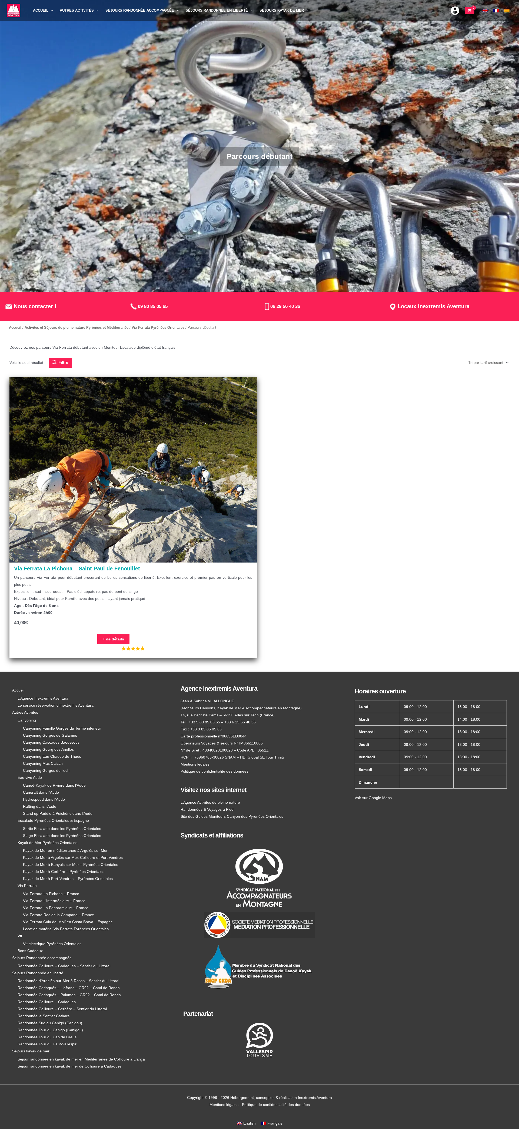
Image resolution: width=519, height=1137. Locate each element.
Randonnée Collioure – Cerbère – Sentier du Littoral (62, 1009)
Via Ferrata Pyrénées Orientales (158, 327)
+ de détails (113, 639)
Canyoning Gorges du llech (46, 770)
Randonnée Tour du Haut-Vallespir (47, 1044)
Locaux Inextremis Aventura (433, 306)
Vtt (20, 936)
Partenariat (198, 1013)
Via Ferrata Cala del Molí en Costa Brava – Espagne (68, 922)
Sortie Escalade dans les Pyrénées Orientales (62, 828)
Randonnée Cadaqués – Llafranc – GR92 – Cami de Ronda (69, 988)
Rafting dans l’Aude (39, 806)
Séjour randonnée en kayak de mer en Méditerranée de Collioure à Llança (81, 1059)
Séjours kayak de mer (30, 1051)
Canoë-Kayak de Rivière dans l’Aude (54, 785)
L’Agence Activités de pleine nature (210, 802)
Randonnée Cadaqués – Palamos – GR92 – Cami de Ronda (69, 995)
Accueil (15, 327)
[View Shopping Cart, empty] (469, 10)
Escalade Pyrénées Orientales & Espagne (53, 820)
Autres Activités (25, 712)
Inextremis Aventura (315, 1097)
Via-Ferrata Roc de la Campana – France (58, 915)
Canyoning (27, 720)
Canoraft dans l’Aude (41, 792)
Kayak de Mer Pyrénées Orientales (47, 842)
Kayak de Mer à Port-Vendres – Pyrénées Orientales (68, 878)
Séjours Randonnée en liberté (37, 973)
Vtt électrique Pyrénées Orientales (52, 944)
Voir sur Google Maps (373, 798)
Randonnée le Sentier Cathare (44, 1016)
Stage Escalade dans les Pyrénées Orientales (62, 835)
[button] (50, 10)
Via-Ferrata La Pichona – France (51, 894)
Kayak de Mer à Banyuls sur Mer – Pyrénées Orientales (70, 864)
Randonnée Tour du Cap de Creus (47, 1037)
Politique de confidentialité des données (214, 771)
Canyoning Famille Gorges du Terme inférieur (62, 728)
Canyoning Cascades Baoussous (51, 742)
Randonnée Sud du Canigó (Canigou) (50, 1023)
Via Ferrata (27, 885)
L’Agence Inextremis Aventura (43, 698)
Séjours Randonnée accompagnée (42, 958)
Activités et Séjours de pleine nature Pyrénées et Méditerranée (76, 327)
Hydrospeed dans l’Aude (44, 799)
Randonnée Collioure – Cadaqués (47, 1002)
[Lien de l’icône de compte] (455, 10)
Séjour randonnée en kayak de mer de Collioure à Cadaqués (70, 1066)
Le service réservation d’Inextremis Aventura (56, 705)
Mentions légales (195, 764)
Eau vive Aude (30, 777)
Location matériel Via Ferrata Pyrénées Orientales (66, 929)
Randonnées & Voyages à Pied (207, 809)
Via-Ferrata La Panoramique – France (55, 908)
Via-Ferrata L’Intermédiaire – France (54, 901)
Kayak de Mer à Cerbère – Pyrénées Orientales (63, 871)
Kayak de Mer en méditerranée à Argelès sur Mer (65, 850)
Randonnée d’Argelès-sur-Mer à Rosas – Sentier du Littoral (68, 981)
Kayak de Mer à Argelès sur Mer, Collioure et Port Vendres (73, 857)
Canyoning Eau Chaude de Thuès (52, 756)
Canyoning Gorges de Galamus (50, 735)
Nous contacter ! (34, 306)
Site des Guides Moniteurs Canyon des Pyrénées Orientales (232, 816)
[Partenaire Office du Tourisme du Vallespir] (259, 1040)
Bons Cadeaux (30, 951)
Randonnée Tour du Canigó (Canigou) (50, 1030)
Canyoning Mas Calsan (43, 763)
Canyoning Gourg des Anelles (48, 749)
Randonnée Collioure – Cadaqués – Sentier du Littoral (64, 966)
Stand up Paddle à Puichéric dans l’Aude (57, 813)
